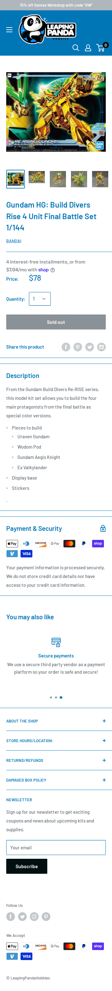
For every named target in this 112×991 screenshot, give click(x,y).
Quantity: (15, 299)
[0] (101, 48)
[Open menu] (9, 29)
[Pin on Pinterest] (77, 346)
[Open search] (75, 47)
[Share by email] (101, 346)
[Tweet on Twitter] (89, 346)
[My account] (88, 47)
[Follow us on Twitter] (22, 916)
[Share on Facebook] (66, 346)
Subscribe (27, 866)
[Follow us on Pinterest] (46, 916)
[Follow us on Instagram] (34, 916)
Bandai (13, 241)
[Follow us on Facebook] (10, 916)
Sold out (56, 322)
